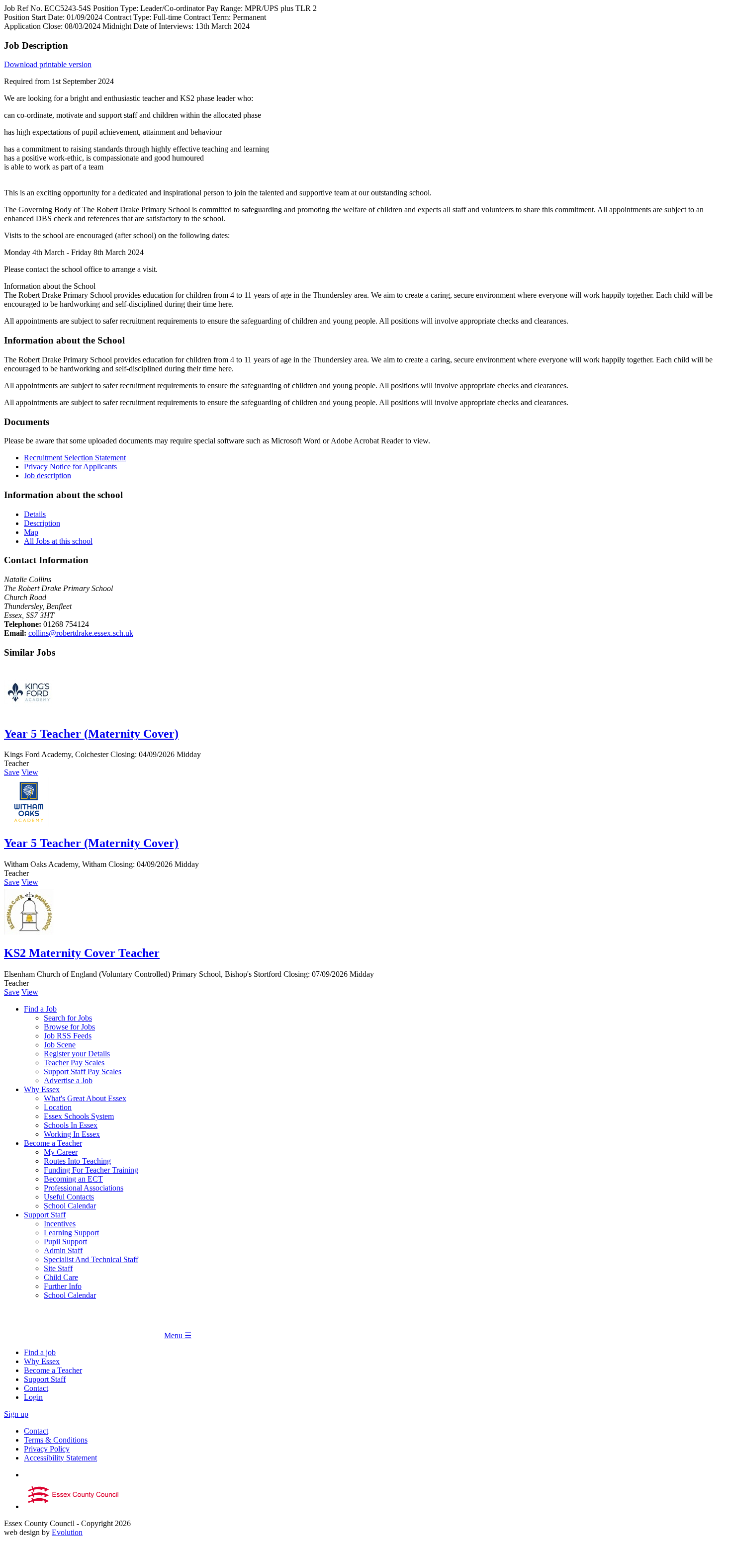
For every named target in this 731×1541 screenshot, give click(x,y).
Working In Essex (72, 1134)
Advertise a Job (68, 1080)
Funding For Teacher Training (91, 1170)
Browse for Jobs (69, 1027)
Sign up (16, 1414)
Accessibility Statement (60, 1458)
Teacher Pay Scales (74, 1062)
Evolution (67, 1532)
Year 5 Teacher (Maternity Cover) (91, 733)
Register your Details (77, 1053)
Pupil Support (65, 1241)
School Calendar (70, 1205)
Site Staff (58, 1268)
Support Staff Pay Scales (82, 1071)
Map (31, 532)
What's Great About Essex (85, 1098)
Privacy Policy (47, 1449)
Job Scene (60, 1044)
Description (42, 523)
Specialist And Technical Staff (91, 1259)
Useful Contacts (69, 1197)
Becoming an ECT (73, 1179)
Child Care (61, 1277)
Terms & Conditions (56, 1440)
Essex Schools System (79, 1116)
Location (58, 1107)
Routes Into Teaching (77, 1161)
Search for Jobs (68, 1018)
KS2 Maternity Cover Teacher (82, 952)
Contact (36, 1388)
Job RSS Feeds (67, 1035)
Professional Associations (83, 1188)
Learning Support (71, 1232)
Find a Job (40, 1009)
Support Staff (45, 1214)
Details (35, 514)
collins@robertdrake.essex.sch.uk (80, 633)
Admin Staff (63, 1250)
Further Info (63, 1286)
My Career (61, 1152)
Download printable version (47, 64)
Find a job (40, 1352)
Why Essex (42, 1089)
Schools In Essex (70, 1125)
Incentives (60, 1223)
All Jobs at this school (58, 541)
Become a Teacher (53, 1143)
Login (33, 1397)
